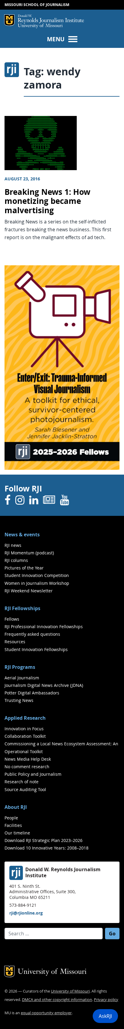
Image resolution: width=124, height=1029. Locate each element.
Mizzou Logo (9, 20)
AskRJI (105, 1016)
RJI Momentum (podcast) (29, 553)
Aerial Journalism (22, 678)
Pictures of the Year (24, 568)
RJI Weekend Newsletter (29, 591)
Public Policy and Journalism (33, 774)
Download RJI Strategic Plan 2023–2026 (43, 840)
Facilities (13, 825)
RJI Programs (20, 667)
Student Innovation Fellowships (36, 649)
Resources (15, 641)
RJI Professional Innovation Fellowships (44, 626)
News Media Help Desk (28, 759)
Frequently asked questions (32, 634)
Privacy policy (106, 999)
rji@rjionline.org (26, 913)
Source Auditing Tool (25, 789)
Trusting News (19, 700)
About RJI (16, 807)
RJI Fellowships (22, 608)
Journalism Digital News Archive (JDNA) (44, 685)
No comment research (27, 766)
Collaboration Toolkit (25, 736)
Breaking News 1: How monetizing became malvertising (47, 201)
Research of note (22, 781)
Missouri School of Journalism (37, 4)
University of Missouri (40, 26)
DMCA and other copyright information (57, 999)
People (11, 818)
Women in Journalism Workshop (37, 583)
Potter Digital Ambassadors (32, 693)
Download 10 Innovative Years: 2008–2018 (46, 848)
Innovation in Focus (24, 728)
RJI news (13, 545)
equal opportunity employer (46, 1012)
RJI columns (16, 560)
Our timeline (17, 833)
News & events (22, 534)
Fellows (12, 619)
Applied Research (25, 718)
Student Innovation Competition (37, 575)
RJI (51, 18)
